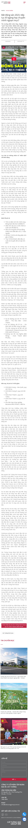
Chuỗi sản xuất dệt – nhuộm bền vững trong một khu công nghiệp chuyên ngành (13, 712)
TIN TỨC (3, 10)
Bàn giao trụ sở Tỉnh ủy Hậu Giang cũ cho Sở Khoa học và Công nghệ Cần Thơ (13, 747)
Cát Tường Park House (8, 633)
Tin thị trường (9, 10)
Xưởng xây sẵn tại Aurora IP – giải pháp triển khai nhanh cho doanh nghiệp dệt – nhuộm (13, 677)
